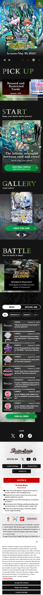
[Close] (36, 542)
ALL (5, 315)
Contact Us (22, 471)
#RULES (37, 315)
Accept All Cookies (21, 583)
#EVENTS (26, 315)
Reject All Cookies (21, 587)
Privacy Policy (32, 466)
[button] (4, 60)
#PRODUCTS (15, 315)
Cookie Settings (12, 466)
